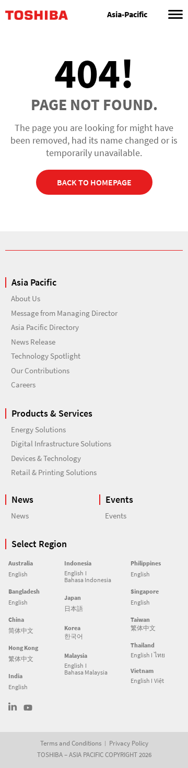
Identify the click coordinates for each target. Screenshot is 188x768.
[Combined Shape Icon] (12, 706)
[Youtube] (28, 707)
